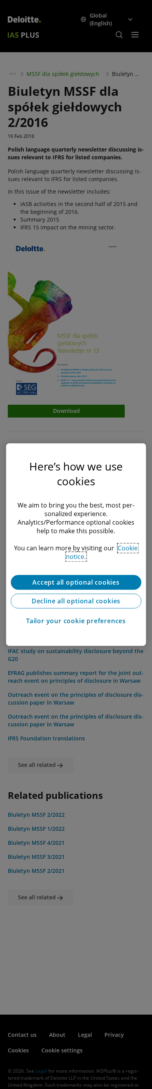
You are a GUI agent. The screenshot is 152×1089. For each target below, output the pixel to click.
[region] (76, 544)
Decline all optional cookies (76, 601)
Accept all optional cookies (76, 582)
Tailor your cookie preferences (76, 621)
